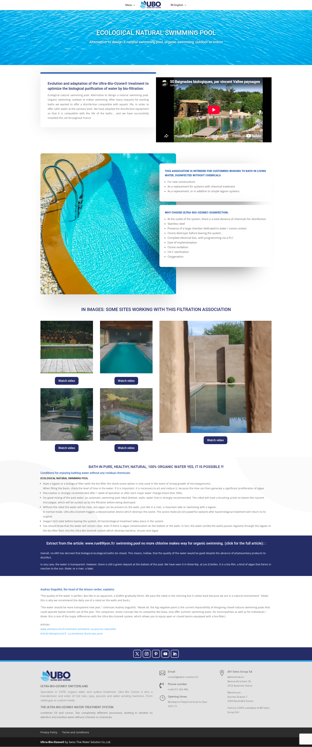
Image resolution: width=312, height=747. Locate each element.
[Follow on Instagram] (147, 654)
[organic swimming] (126, 439)
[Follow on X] (137, 654)
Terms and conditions (75, 732)
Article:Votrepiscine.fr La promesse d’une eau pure (71, 633)
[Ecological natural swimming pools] (126, 372)
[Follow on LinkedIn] (175, 654)
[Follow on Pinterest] (156, 654)
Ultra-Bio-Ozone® (52, 742)
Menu (128, 5)
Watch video (66, 381)
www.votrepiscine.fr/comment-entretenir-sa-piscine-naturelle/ (78, 629)
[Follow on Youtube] (165, 654)
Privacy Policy (48, 732)
